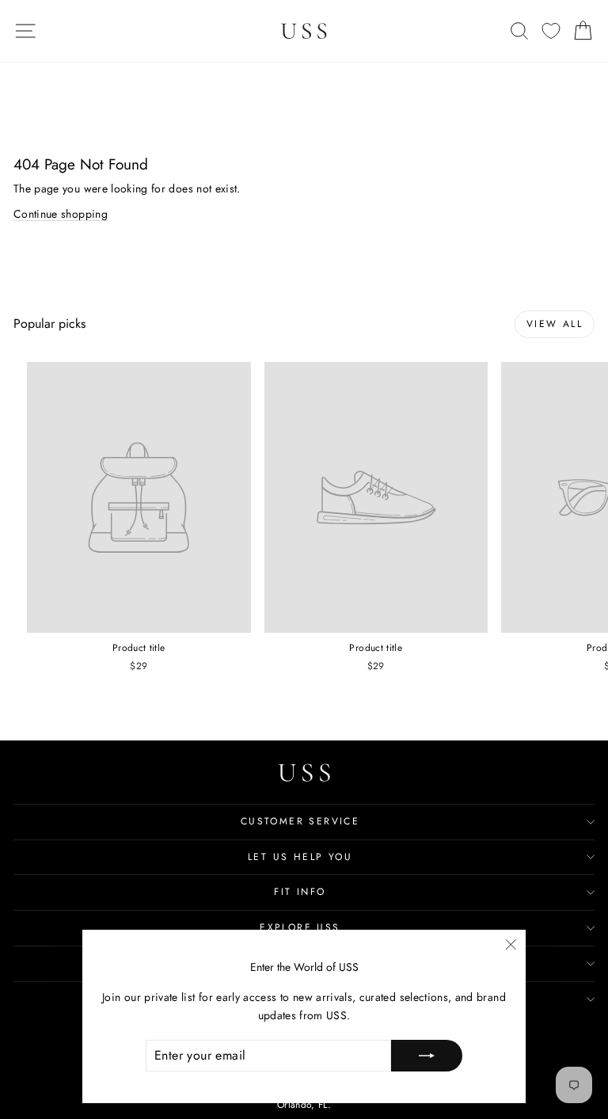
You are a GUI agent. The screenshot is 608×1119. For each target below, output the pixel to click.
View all (554, 324)
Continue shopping (60, 214)
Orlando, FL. (304, 1105)
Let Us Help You (300, 857)
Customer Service (300, 821)
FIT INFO (299, 892)
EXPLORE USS (300, 927)
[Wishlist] (551, 31)
